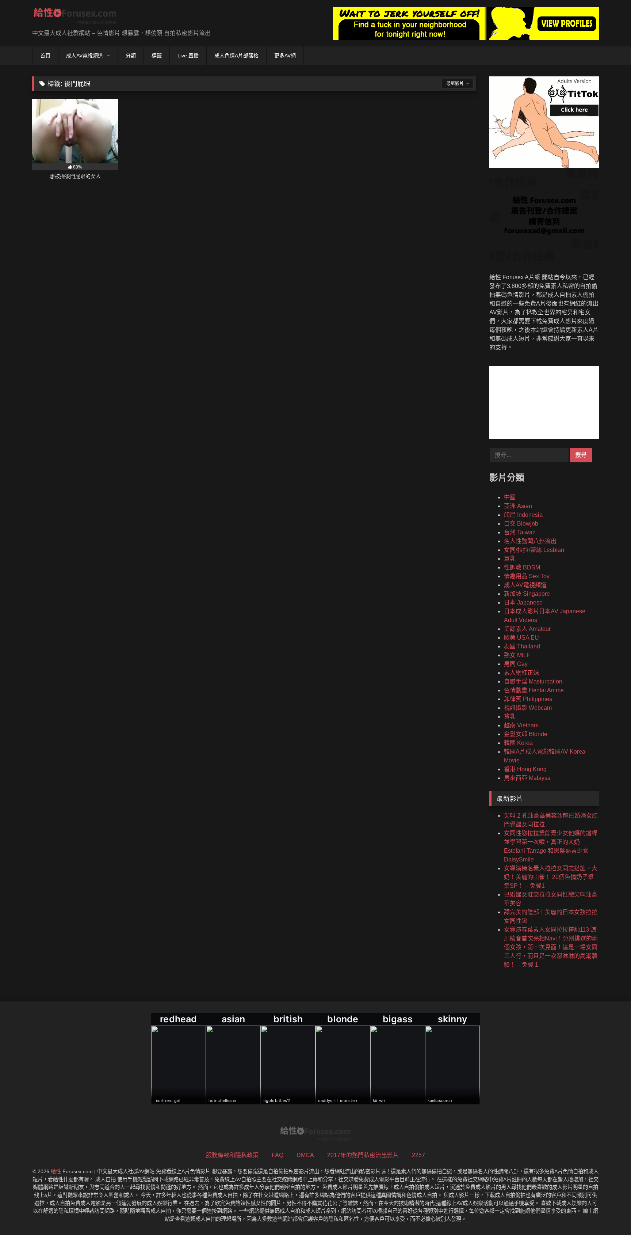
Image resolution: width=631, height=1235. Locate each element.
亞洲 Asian (518, 506)
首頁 (45, 55)
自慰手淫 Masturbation (533, 681)
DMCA (305, 1155)
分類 (131, 55)
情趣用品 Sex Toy (527, 576)
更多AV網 (285, 55)
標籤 (157, 55)
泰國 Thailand (522, 646)
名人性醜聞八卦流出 (530, 541)
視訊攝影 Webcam (528, 708)
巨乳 (510, 559)
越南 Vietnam (521, 725)
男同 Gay (516, 664)
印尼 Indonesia (523, 515)
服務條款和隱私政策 (232, 1155)
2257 (418, 1155)
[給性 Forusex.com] (75, 17)
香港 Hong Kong (525, 769)
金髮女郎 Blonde (525, 734)
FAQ (277, 1155)
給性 (56, 1171)
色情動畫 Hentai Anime (534, 690)
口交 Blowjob (521, 523)
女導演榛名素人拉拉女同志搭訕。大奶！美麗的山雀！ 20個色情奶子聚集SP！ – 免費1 (550, 877)
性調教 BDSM (522, 567)
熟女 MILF (517, 655)
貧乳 (510, 716)
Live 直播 (188, 55)
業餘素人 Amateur (527, 629)
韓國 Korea (518, 743)
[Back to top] (608, 1213)
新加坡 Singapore (527, 594)
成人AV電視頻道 (84, 55)
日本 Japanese (523, 602)
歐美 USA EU (521, 637)
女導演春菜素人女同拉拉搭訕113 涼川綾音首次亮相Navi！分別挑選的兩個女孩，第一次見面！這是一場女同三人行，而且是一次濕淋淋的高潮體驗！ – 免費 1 (551, 947)
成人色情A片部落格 (236, 55)
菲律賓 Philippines (528, 699)
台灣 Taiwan (520, 532)
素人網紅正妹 (521, 673)
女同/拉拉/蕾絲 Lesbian (534, 550)
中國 (510, 497)
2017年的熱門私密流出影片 (363, 1155)
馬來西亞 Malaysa (527, 778)
